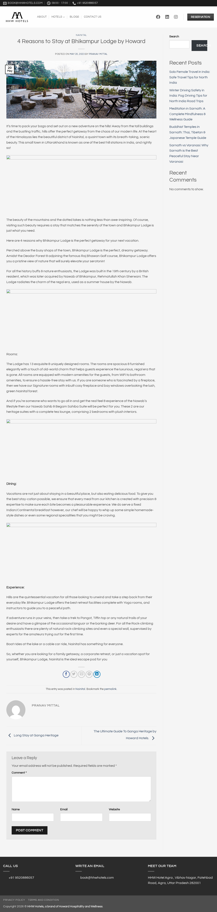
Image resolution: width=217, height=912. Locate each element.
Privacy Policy (14, 900)
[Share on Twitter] (73, 674)
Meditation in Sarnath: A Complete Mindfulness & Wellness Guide (187, 114)
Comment (19, 772)
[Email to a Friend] (81, 674)
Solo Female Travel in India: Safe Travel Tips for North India (189, 77)
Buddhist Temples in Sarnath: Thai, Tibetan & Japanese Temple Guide (187, 132)
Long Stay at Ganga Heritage (35, 735)
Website (114, 809)
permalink (110, 689)
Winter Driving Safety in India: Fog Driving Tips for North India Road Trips (188, 96)
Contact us (93, 17)
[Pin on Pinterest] (89, 674)
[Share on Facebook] (66, 674)
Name (16, 809)
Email (64, 809)
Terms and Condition (43, 900)
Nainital (81, 35)
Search (174, 36)
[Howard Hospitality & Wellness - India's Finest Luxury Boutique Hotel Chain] (17, 17)
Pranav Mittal (98, 54)
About (42, 17)
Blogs (74, 17)
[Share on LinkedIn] (96, 674)
